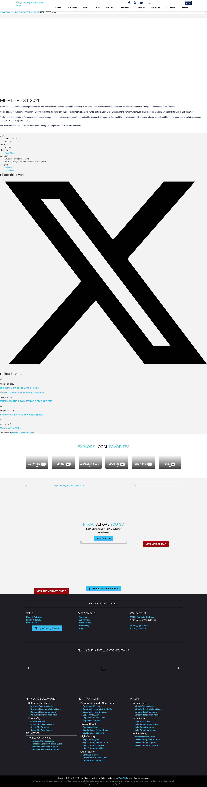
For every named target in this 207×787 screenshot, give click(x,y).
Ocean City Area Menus (41, 730)
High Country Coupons (93, 745)
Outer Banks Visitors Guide (95, 758)
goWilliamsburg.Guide (145, 737)
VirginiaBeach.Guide (144, 706)
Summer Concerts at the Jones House (21, 414)
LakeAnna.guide (142, 721)
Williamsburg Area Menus (146, 745)
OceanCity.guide (37, 721)
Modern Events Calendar (22, 433)
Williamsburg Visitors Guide (147, 740)
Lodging (110, 8)
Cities (58, 8)
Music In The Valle (10, 428)
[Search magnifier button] (189, 3)
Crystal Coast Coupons (93, 733)
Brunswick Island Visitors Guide (97, 709)
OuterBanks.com (90, 755)
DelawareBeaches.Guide (41, 706)
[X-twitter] (135, 2)
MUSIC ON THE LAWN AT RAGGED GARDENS (26, 401)
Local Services (88, 464)
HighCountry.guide (91, 740)
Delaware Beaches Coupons (43, 712)
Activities (72, 8)
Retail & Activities (34, 617)
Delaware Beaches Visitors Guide (45, 709)
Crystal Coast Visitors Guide (95, 730)
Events (185, 8)
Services (140, 8)
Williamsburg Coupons (145, 743)
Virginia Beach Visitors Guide (148, 709)
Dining (86, 8)
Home (3, 12)
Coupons (171, 8)
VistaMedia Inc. (125, 778)
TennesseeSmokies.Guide (42, 741)
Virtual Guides (85, 623)
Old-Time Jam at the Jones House (19, 387)
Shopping (125, 8)
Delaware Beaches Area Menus (44, 715)
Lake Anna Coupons (144, 727)
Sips (98, 8)
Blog (81, 629)
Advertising (84, 626)
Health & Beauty (33, 620)
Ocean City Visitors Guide (42, 724)
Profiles (155, 8)
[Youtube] (141, 2)
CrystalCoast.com (91, 727)
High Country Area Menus (94, 748)
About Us (83, 617)
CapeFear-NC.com (91, 715)
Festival (8, 167)
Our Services (84, 620)
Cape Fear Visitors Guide (94, 718)
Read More (10, 153)
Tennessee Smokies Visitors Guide (46, 744)
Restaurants (31, 623)
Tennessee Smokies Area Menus (45, 750)
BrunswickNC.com (91, 706)
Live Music (9, 170)
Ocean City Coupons (39, 727)
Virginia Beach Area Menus (147, 715)
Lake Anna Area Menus (145, 730)
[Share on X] (106, 364)
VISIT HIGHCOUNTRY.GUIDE (103, 604)
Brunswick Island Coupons (95, 712)
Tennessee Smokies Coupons (44, 747)
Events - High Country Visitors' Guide (23, 12)
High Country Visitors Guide (95, 743)
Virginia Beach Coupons (146, 712)
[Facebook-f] (129, 2)
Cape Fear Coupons (92, 721)
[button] (28, 668)
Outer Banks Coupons (93, 761)
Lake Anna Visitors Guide (146, 724)
